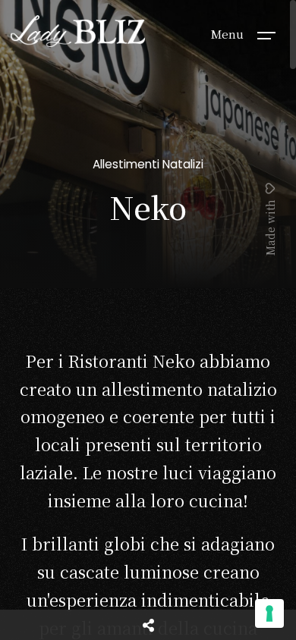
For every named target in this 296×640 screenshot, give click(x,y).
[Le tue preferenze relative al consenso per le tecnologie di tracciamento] (269, 613)
